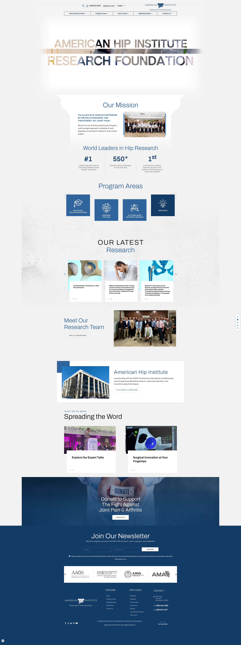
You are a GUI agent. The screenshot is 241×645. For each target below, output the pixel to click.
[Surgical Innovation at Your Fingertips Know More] (151, 440)
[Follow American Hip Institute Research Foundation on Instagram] (237, 328)
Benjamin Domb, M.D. (128, 625)
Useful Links (133, 615)
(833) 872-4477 (109, 6)
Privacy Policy (134, 602)
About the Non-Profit (76, 13)
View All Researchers (77, 335)
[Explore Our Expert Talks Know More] (90, 440)
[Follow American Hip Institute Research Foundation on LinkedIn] (237, 325)
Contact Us (166, 13)
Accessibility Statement (137, 612)
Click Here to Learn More (127, 390)
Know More (74, 299)
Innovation (162, 210)
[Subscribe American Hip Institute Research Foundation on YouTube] (237, 319)
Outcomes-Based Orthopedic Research (134, 216)
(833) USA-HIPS (162, 605)
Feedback (133, 599)
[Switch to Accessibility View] (2, 640)
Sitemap (132, 608)
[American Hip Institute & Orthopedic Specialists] (160, 6)
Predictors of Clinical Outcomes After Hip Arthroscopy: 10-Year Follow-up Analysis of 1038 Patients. (158, 287)
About (108, 596)
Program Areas (101, 13)
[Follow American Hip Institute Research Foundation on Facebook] (237, 316)
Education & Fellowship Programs (78, 211)
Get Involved (122, 13)
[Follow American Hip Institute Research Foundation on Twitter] (237, 322)
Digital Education (145, 13)
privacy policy (143, 556)
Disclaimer (133, 596)
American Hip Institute (112, 625)
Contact (159, 590)
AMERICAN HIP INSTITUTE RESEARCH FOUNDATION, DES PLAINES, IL (120, 621)
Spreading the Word (106, 216)
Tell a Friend (133, 605)
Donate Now (95, 6)
